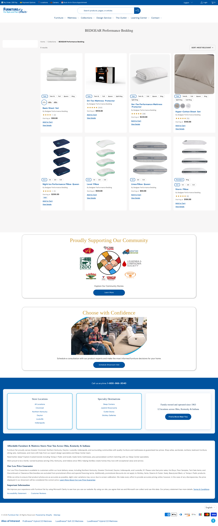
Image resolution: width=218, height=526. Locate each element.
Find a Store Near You (178, 417)
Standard (179, 180)
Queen (66, 96)
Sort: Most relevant (202, 47)
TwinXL (185, 96)
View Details (47, 125)
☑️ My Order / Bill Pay (9, 2)
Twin (44, 96)
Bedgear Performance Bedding (56, 111)
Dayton (40, 415)
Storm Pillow (181, 189)
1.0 (50, 180)
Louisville (39, 419)
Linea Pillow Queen (140, 184)
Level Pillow (93, 184)
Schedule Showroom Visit (109, 365)
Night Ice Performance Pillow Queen (61, 184)
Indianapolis (40, 423)
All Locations (40, 404)
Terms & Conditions (201, 489)
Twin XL (52, 96)
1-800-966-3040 (116, 383)
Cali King (189, 100)
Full (59, 96)
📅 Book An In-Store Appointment (74, 2)
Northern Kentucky (39, 412)
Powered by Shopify (44, 515)
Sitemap (57, 515)
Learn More (109, 292)
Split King (119, 96)
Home (42, 42)
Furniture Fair (13, 515)
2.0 (55, 180)
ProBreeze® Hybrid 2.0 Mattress (37, 521)
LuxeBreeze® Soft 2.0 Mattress (69, 521)
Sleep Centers (109, 404)
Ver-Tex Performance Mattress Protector (146, 105)
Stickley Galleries (109, 415)
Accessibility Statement (16, 493)
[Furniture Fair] (15, 10)
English (186, 3)
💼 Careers (54, 2)
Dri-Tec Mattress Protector (101, 101)
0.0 (44, 180)
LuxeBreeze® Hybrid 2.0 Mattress (102, 521)
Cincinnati (40, 408)
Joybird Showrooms (109, 408)
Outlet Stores (109, 412)
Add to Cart (48, 122)
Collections (52, 42)
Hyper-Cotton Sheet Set (188, 111)
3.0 (61, 180)
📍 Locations (43, 2)
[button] (60, 18)
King (73, 96)
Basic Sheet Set (51, 108)
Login (205, 2)
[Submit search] (137, 10)
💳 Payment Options (27, 2)
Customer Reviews (38, 493)
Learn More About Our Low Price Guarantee (77, 480)
